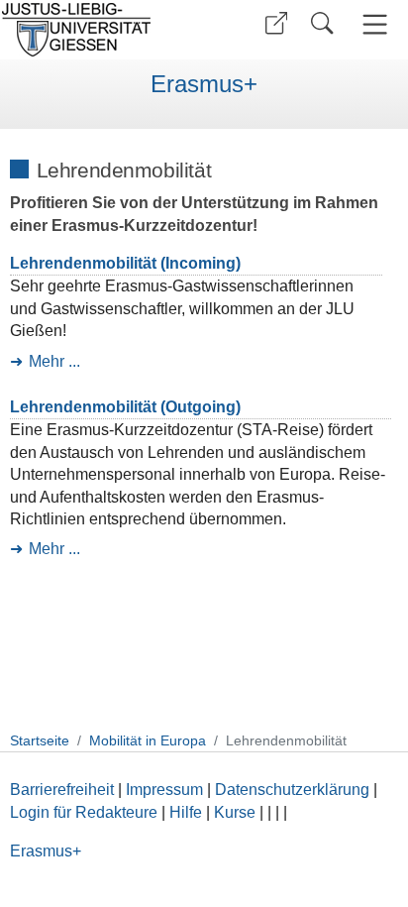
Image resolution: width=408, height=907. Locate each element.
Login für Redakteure (83, 812)
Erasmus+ (204, 84)
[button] (276, 23)
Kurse (234, 812)
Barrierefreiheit (62, 789)
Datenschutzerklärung (292, 789)
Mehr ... (54, 361)
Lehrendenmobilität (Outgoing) (125, 406)
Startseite (39, 740)
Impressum (164, 789)
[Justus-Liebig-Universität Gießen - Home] (99, 29)
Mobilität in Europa (147, 740)
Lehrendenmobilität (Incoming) (125, 263)
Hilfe (185, 812)
